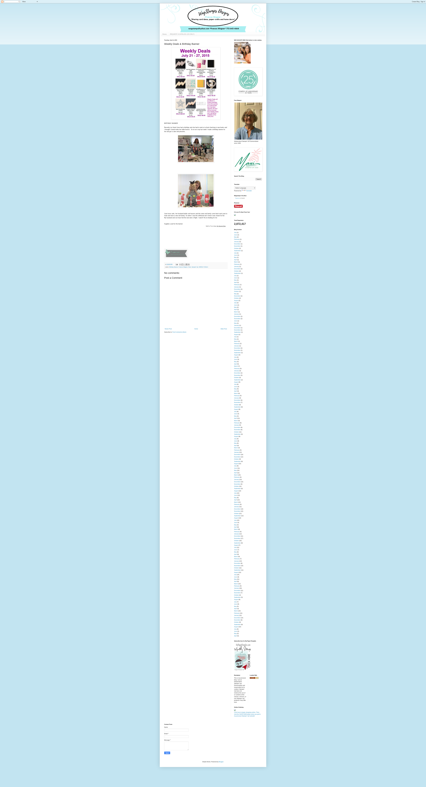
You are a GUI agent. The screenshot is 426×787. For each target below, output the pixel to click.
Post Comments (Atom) (179, 332)
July (235, 232)
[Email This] (180, 264)
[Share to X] (184, 264)
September (237, 250)
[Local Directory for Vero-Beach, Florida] (254, 678)
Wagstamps (237, 198)
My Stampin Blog (221, 226)
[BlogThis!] (182, 264)
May (235, 237)
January (236, 241)
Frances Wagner (182, 267)
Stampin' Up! (195, 267)
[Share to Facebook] (186, 264)
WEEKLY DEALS (203, 267)
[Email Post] (176, 264)
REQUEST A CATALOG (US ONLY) (182, 34)
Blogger (221, 762)
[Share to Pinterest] (189, 264)
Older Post (224, 329)
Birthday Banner (173, 267)
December (237, 244)
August (236, 300)
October (236, 248)
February (237, 239)
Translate (249, 191)
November (237, 246)
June (235, 235)
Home (164, 34)
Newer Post (168, 329)
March (236, 262)
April (235, 260)
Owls (189, 267)
